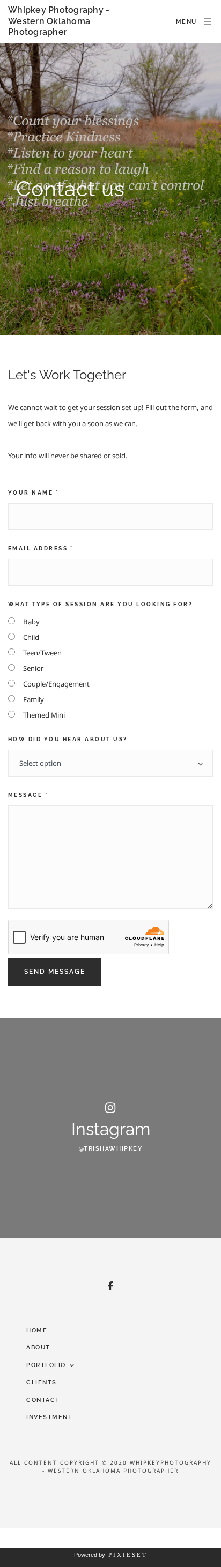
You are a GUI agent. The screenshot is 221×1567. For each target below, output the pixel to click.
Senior (33, 668)
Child (31, 637)
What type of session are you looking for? (100, 604)
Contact (43, 1400)
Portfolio (46, 1365)
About (38, 1347)
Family (33, 699)
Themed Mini (44, 715)
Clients (41, 1382)
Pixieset (128, 1554)
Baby (31, 621)
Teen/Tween (42, 653)
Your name (33, 493)
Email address (40, 548)
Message (28, 795)
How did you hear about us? (68, 739)
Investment (49, 1417)
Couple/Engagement (56, 684)
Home (36, 1330)
